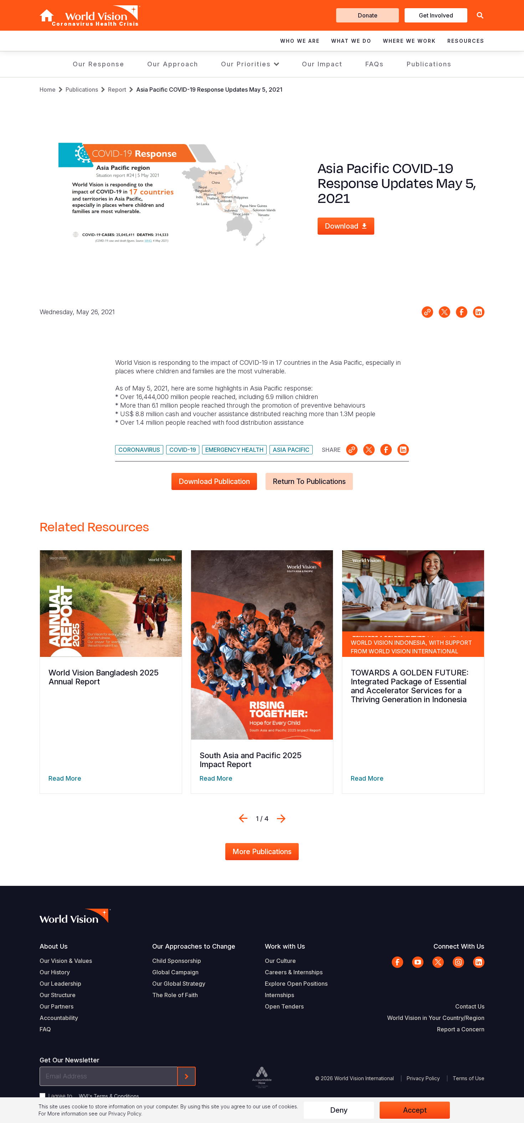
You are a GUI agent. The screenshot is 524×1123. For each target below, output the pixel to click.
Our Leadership (60, 983)
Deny (339, 1110)
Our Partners (56, 1006)
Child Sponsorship (176, 960)
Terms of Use (468, 1078)
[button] (480, 15)
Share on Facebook (461, 312)
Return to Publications (309, 481)
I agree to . (94, 1095)
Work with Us (285, 946)
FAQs (374, 64)
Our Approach (172, 64)
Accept (415, 1110)
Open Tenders (284, 1006)
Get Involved (436, 15)
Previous (243, 818)
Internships (279, 995)
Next (281, 818)
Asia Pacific (291, 449)
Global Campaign (175, 972)
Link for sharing (427, 312)
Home (48, 89)
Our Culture (280, 960)
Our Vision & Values (66, 960)
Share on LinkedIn (478, 312)
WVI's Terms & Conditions (109, 1096)
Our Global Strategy (178, 983)
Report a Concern (460, 1029)
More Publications (262, 851)
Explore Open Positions (296, 983)
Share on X (444, 312)
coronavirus (139, 449)
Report (117, 89)
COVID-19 (182, 449)
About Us (54, 946)
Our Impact (322, 64)
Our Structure (58, 995)
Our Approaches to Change (193, 946)
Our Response (98, 64)
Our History (55, 972)
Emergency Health (234, 449)
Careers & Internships (294, 972)
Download (341, 226)
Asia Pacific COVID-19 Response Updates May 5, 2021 (209, 89)
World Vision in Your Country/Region (435, 1017)
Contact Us (469, 1006)
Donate (367, 15)
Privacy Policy (423, 1078)
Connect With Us (458, 946)
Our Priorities (246, 64)
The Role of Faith (175, 995)
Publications (429, 64)
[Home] (47, 15)
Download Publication (214, 481)
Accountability (59, 1017)
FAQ (45, 1029)
